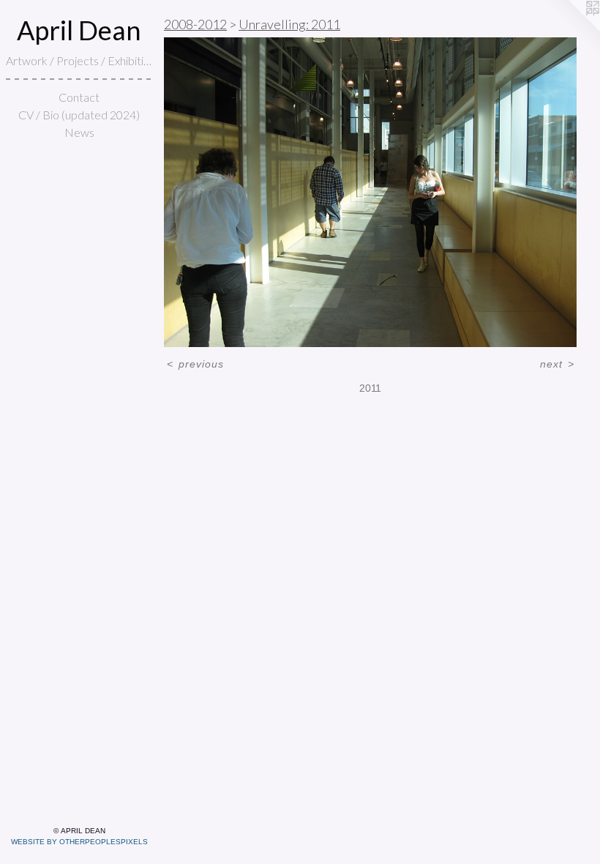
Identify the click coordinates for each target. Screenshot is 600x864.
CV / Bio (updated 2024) (79, 115)
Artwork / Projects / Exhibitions (79, 60)
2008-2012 (195, 24)
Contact (79, 97)
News (79, 132)
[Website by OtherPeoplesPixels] (570, 29)
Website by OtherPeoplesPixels (79, 842)
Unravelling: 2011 (289, 24)
